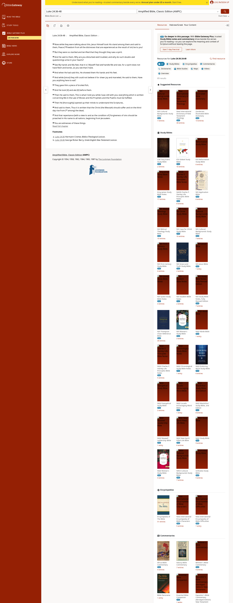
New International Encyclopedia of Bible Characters (183, 519)
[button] (219, 2)
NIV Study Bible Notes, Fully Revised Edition (202, 299)
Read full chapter (60, 126)
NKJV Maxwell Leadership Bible (164, 439)
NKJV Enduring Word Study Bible (203, 367)
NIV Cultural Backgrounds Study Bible (165, 113)
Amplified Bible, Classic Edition (67, 155)
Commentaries (167, 535)
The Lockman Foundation (110, 159)
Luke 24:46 (60, 140)
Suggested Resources (170, 84)
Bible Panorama (163, 595)
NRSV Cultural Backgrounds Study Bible (184, 473)
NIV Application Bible (202, 193)
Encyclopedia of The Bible (163, 518)
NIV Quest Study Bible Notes (164, 298)
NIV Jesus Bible (202, 264)
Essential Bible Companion (182, 596)
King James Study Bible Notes (164, 193)
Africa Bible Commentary (162, 564)
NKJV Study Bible (202, 438)
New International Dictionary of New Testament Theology (183, 114)
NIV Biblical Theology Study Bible (163, 231)
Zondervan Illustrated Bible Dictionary (202, 113)
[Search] (225, 11)
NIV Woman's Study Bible (181, 332)
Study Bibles (166, 132)
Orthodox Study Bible (202, 472)
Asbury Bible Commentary (181, 564)
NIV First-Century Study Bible (164, 265)
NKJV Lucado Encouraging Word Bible (184, 405)
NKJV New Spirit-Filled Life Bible (183, 439)
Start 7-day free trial (171, 49)
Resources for (171, 59)
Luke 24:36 (60, 136)
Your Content (190, 25)
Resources (162, 25)
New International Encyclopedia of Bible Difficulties (203, 519)
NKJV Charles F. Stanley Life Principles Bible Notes (163, 369)
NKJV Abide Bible (202, 331)
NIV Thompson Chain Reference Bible (164, 333)
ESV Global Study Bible (183, 161)
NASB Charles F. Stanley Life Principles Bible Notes (182, 195)
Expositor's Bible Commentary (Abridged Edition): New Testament (203, 598)
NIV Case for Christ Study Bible (184, 230)
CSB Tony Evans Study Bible (163, 161)
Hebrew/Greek (176, 25)
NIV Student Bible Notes (183, 298)
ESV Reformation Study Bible (202, 161)
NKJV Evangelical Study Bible (164, 404)
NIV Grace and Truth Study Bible (183, 265)
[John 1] (150, 89)
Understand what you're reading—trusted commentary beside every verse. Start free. (127, 2)
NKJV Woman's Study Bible (163, 472)
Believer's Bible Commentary (202, 564)
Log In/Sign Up (221, 2)
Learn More (191, 49)
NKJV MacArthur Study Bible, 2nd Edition (202, 405)
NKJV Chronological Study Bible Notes (184, 367)
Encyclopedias (167, 490)
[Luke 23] (46, 89)
